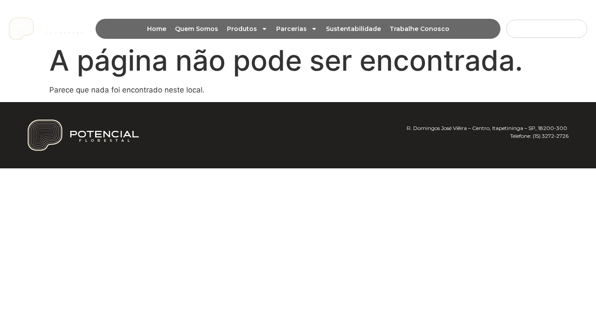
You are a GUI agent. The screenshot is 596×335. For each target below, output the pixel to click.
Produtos (242, 29)
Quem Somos (196, 29)
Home (156, 29)
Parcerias (291, 29)
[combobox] (546, 29)
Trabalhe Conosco (419, 29)
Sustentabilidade (353, 29)
